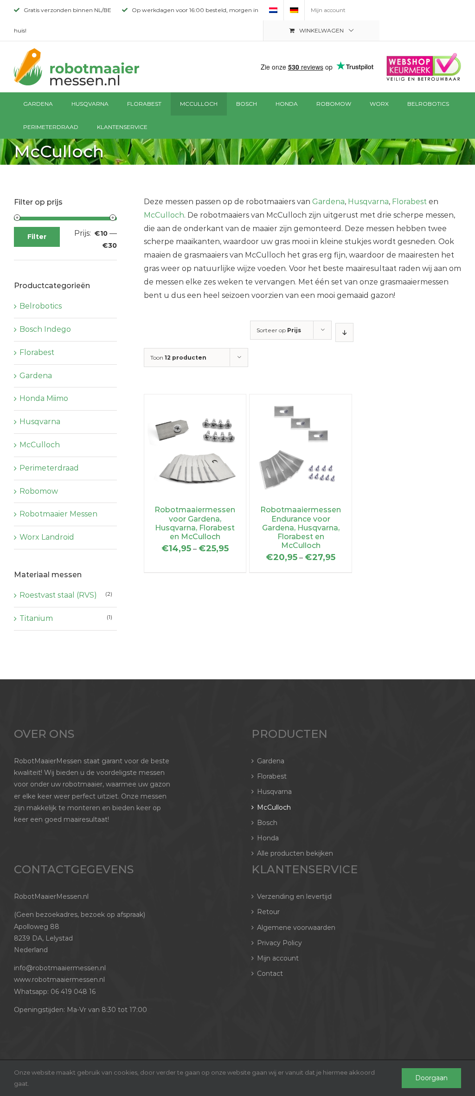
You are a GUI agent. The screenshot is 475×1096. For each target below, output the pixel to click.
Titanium (36, 618)
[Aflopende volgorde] (344, 332)
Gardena (328, 201)
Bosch (267, 823)
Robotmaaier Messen (58, 513)
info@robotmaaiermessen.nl (60, 968)
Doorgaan (431, 1078)
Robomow (38, 491)
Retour (268, 912)
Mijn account (278, 958)
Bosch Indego (45, 329)
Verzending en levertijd (294, 896)
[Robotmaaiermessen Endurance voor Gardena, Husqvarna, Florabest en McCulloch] (300, 400)
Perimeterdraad (49, 468)
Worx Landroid (46, 537)
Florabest (409, 201)
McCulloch (164, 215)
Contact (270, 973)
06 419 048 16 (73, 991)
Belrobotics (40, 306)
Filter (36, 236)
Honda (268, 838)
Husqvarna (368, 201)
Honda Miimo (43, 398)
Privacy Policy (279, 943)
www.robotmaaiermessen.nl (59, 979)
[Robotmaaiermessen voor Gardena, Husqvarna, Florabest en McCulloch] (195, 400)
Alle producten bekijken (295, 853)
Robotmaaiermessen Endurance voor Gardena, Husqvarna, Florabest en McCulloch (300, 527)
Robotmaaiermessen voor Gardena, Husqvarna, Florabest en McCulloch (194, 523)
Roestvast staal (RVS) (58, 595)
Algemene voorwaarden (296, 927)
